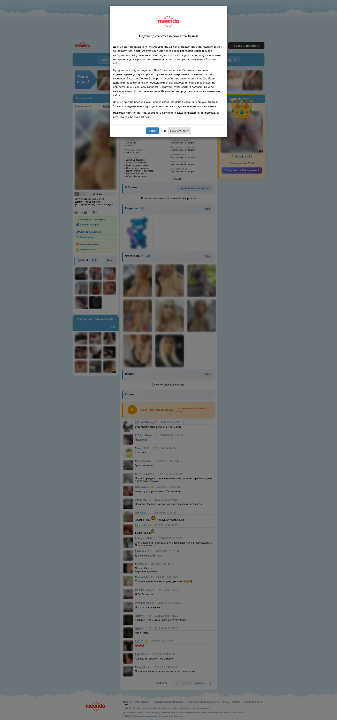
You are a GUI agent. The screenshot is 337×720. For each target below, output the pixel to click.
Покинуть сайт (179, 130)
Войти (152, 130)
